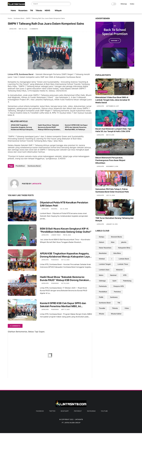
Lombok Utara (103, 152)
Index (132, 4)
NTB (124, 275)
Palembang (127, 281)
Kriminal (102, 259)
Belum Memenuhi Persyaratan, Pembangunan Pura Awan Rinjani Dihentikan (110, 160)
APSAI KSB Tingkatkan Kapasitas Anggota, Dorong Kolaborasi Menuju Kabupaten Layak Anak (22, 127)
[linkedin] (27, 172)
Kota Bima (117, 253)
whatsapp (65, 411)
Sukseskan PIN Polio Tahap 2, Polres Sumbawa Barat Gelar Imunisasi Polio (112, 190)
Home (13, 10)
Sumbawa (113, 297)
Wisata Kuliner (116, 314)
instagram (91, 411)
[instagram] (129, 10)
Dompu (101, 237)
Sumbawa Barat (19, 18)
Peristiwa (117, 292)
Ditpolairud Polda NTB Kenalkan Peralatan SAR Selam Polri (64, 204)
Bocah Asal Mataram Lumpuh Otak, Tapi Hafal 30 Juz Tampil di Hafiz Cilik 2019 (113, 130)
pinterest (78, 411)
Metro (101, 275)
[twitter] (118, 10)
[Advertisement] (66, 448)
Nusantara (22, 10)
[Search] (68, 4)
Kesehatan (103, 253)
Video (127, 308)
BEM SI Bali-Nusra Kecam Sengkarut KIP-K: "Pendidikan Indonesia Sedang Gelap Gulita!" (65, 230)
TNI (31, 10)
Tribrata (39, 10)
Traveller (102, 308)
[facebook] (115, 10)
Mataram (101, 123)
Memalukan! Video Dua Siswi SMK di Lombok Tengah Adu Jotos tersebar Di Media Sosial (112, 100)
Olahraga (102, 281)
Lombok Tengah (105, 264)
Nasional (54, 209)
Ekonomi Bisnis (116, 237)
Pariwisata (103, 286)
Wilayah (58, 10)
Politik (101, 297)
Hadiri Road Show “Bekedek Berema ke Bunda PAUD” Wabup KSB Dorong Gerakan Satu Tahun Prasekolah (49, 127)
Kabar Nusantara (105, 248)
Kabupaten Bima (124, 248)
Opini (114, 281)
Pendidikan (20, 166)
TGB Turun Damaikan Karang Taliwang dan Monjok (114, 219)
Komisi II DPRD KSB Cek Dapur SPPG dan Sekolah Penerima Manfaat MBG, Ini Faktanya (76, 127)
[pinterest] (126, 10)
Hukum (101, 242)
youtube (104, 411)
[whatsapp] (122, 10)
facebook (40, 411)
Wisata (101, 314)
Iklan (112, 242)
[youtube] (133, 10)
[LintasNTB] (16, 5)
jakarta (123, 242)
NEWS (47, 10)
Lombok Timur (55, 235)
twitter (52, 411)
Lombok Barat (124, 259)
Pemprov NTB (118, 286)
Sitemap (124, 4)
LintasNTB (79, 419)
